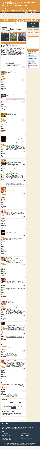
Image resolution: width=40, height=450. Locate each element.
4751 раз (2, 319)
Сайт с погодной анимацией (11, 65)
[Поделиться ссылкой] (24, 67)
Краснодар (32, 60)
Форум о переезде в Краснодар (8, 23)
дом (35, 51)
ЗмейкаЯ (3, 325)
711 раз (2, 156)
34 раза (2, 227)
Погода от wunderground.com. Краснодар (13, 51)
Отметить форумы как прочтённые (26, 438)
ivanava (2, 117)
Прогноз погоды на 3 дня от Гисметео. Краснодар (15, 48)
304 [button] (18, 29)
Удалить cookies (23, 437)
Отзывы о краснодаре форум (31, 443)
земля (35, 63)
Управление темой (12, 27)
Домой (3, 12)
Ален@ (2, 75)
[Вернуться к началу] (25, 69)
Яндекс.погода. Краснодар (11, 50)
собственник (30, 58)
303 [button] (16, 29)
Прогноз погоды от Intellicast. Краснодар (13, 49)
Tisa (2, 165)
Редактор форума (3, 46)
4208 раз (2, 253)
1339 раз (2, 393)
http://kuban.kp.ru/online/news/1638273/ (13, 78)
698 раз (2, 378)
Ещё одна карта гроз (10, 63)
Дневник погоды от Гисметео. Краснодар (13, 57)
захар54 (2, 282)
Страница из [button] (6, 29)
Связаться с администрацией (26, 435)
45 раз (2, 297)
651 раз (2, 90)
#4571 (7, 302)
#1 (6, 45)
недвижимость (31, 55)
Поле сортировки (6, 406)
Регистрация (35, 12)
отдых (32, 63)
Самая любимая (3, 262)
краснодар (30, 53)
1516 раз (2, 275)
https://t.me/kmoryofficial (8, 10)
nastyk (2, 142)
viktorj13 (10, 439)
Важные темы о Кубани (6, 418)
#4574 (7, 360)
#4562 (7, 94)
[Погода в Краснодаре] (33, 37)
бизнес (31, 65)
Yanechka (3, 365)
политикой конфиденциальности (24, 429)
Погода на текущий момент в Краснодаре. (14, 47)
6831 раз (2, 177)
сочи (33, 65)
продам (34, 56)
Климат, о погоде (8, 44)
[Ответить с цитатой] (23, 67)
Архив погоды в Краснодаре (11, 56)
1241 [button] (6, 30)
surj (2, 305)
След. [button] (9, 30)
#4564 (7, 137)
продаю (29, 63)
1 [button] (13, 29)
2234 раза (2, 131)
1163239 (4, 28)
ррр (2, 97)
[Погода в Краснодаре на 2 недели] (36, 38)
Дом (36, 65)
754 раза (2, 89)
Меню (6, 12)
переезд (30, 51)
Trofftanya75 (3, 214)
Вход (27, 12)
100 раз (2, 108)
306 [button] (22, 29)
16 (9, 28)
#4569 (7, 258)
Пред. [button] (12, 29)
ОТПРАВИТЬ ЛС (3, 179)
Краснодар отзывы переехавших (21, 443)
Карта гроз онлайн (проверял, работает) (13, 62)
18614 (7, 28)
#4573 (7, 345)
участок (35, 58)
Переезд (14, 23)
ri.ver (2, 344)
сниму (29, 65)
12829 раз (2, 338)
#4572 (7, 323)
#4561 (7, 72)
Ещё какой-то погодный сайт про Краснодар (14, 52)
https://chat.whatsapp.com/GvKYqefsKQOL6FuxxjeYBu (14, 5)
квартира (30, 56)
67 (11, 28)
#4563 (7, 114)
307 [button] (2, 30)
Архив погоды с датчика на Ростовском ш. (14, 55)
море (29, 60)
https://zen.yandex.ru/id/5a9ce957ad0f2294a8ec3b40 (13, 105)
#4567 (7, 210)
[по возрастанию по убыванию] (20, 406)
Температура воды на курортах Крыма (13, 64)
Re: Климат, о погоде (9, 71)
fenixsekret (3, 235)
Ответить (5, 399)
